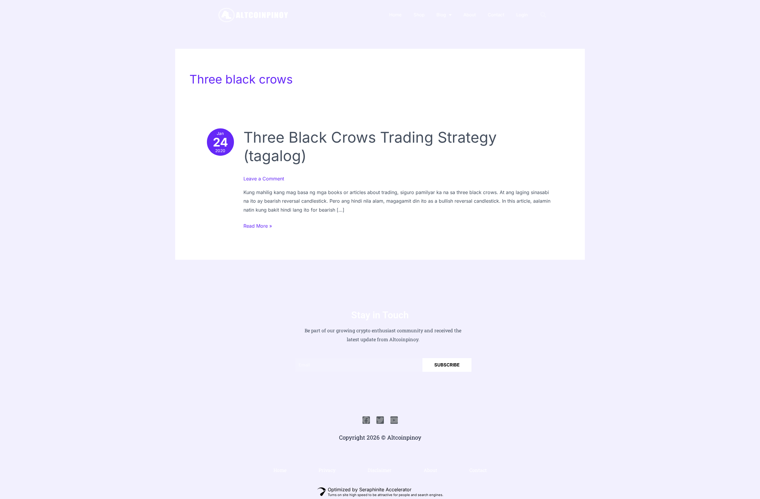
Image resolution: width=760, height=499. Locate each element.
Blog (441, 15)
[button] (543, 15)
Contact (496, 15)
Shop (419, 15)
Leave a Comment (263, 179)
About (469, 15)
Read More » (257, 225)
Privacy (327, 470)
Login (522, 15)
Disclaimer (380, 470)
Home (395, 15)
